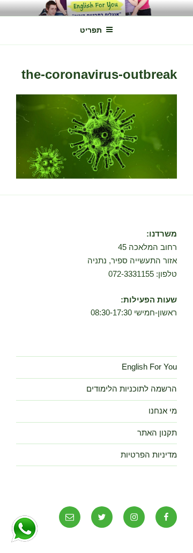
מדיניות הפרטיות (149, 454)
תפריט (91, 30)
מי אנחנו (163, 410)
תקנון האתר (157, 432)
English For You (149, 366)
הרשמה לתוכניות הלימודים (131, 388)
